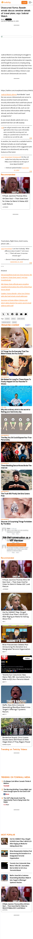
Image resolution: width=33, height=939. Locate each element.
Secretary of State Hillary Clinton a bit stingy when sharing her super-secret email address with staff (16, 303)
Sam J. (4, 621)
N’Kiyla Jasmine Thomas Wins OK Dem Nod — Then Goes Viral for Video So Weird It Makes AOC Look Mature (16, 906)
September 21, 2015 (16, 262)
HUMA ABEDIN (21, 318)
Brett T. (3, 19)
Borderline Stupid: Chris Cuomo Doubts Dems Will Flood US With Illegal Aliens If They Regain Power (16, 740)
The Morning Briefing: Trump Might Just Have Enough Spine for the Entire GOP (17, 790)
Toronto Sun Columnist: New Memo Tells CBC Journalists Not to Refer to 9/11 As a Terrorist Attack (16, 677)
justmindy (5, 207)
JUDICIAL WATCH (6, 322)
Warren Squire (6, 744)
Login (24, 2)
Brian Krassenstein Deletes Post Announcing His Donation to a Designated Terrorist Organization (16, 647)
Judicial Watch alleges (9, 94)
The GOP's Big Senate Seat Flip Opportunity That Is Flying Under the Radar (16, 800)
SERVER (14, 322)
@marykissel (8, 157)
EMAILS (13, 318)
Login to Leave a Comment (16, 545)
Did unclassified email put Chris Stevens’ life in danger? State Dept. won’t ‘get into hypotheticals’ (16, 277)
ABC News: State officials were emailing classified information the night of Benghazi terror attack (16, 286)
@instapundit (16, 157)
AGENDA (7, 318)
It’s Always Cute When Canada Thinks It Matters (17, 782)
